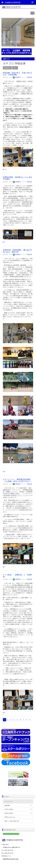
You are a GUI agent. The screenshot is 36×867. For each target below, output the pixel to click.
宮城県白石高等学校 (12, 2)
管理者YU (18, 77)
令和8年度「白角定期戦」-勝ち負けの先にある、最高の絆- (17, 251)
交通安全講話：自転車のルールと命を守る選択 (17, 178)
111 (5, 169)
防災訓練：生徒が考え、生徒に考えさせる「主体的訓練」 (17, 73)
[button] (3, 32)
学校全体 (29, 77)
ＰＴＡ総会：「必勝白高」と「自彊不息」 (17, 575)
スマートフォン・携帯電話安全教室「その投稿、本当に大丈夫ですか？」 (17, 480)
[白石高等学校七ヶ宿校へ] (18, 774)
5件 (14, 68)
